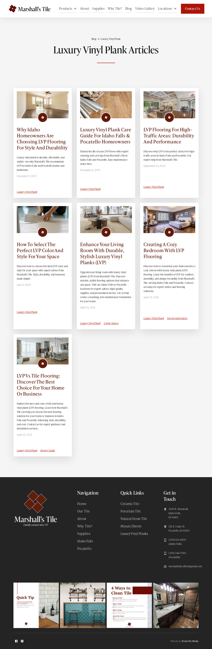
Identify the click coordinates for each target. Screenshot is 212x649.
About (84, 8)
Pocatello (84, 548)
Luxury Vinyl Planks (134, 533)
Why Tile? (115, 8)
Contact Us (192, 8)
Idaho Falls (85, 541)
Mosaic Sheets (130, 526)
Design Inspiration (177, 318)
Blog (128, 8)
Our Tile (83, 511)
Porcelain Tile (130, 511)
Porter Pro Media (190, 641)
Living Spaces (111, 323)
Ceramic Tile (129, 503)
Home (81, 503)
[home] (27, 8)
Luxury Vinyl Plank (27, 192)
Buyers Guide (47, 450)
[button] (68, 8)
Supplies (98, 8)
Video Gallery (145, 8)
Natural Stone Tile (133, 518)
